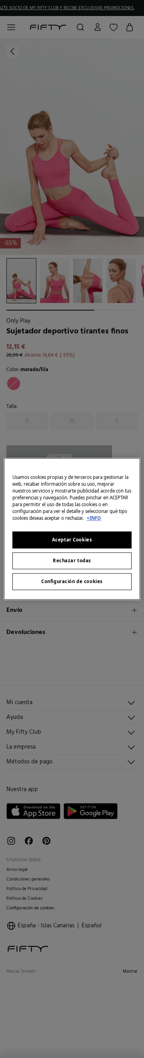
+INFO (94, 518)
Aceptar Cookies (72, 540)
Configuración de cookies (72, 582)
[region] (72, 529)
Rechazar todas (72, 561)
